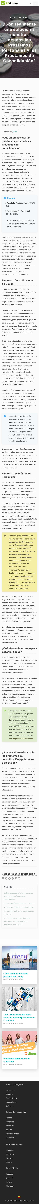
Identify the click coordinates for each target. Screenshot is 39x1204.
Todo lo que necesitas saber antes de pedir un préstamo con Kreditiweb (19, 1017)
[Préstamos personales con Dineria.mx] (19, 1056)
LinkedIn (9, 1178)
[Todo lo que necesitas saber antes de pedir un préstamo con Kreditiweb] (19, 1012)
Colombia (10, 1138)
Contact (9, 1158)
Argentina (10, 1122)
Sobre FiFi (10, 1150)
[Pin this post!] (13, 879)
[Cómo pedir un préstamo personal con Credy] (19, 970)
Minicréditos (23, 17)
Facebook (10, 1174)
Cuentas (9, 1094)
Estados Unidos (12, 1134)
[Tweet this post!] (6, 879)
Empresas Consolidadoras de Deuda (19, 903)
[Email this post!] (19, 879)
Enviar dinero (11, 1098)
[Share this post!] (3, 879)
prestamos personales (16, 979)
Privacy (9, 1162)
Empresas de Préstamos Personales (19, 907)
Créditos (9, 1106)
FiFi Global (10, 1154)
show (15, 132)
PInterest (9, 1186)
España (9, 1118)
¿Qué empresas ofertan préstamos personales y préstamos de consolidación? (18, 896)
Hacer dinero (11, 1102)
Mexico (12, 17)
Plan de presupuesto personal (21, 739)
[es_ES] (19, 1197)
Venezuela (10, 1126)
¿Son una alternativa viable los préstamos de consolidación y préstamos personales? (17, 921)
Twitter (9, 1182)
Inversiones (10, 1090)
